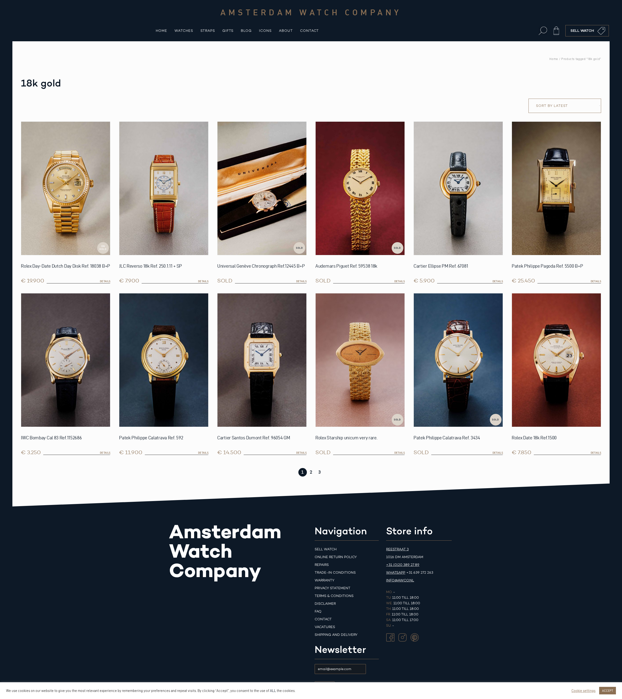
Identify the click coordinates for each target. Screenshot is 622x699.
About (286, 31)
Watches (183, 31)
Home (161, 31)
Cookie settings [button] (583, 691)
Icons (265, 31)
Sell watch (326, 549)
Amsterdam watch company (311, 12)
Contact (309, 31)
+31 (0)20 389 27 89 (402, 565)
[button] (543, 30)
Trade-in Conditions (335, 573)
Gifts (227, 31)
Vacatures (325, 627)
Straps (207, 31)
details (105, 281)
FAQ (318, 611)
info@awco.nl (400, 580)
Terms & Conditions (334, 596)
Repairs (322, 565)
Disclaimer (325, 604)
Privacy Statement (332, 588)
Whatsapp (395, 573)
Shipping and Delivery (336, 635)
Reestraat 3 (397, 549)
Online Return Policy (336, 557)
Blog (246, 31)
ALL (273, 691)
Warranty (324, 580)
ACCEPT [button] (607, 690)
